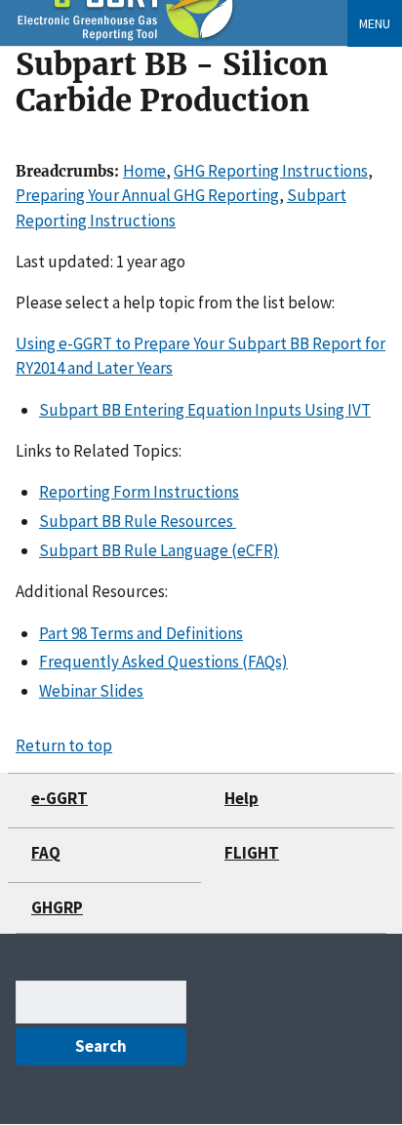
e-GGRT (59, 798)
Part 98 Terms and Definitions (141, 633)
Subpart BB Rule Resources (137, 521)
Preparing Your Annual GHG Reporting (147, 195)
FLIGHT (251, 853)
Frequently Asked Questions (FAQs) (163, 661)
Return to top (64, 745)
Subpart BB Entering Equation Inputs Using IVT (205, 410)
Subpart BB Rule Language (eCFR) (159, 550)
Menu (374, 23)
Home (144, 170)
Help (241, 798)
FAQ (45, 853)
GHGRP (57, 907)
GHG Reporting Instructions (271, 170)
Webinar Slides (91, 691)
